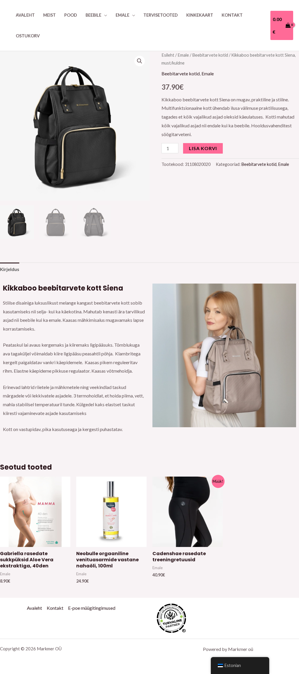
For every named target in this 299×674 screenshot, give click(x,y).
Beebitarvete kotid (210, 55)
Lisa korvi (203, 148)
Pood (70, 15)
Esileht (167, 55)
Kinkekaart (199, 15)
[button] (139, 61)
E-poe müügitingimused (91, 608)
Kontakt (232, 15)
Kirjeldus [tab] (9, 269)
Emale (122, 15)
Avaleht (25, 15)
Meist (49, 15)
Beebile (93, 15)
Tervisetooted (160, 15)
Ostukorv (28, 35)
